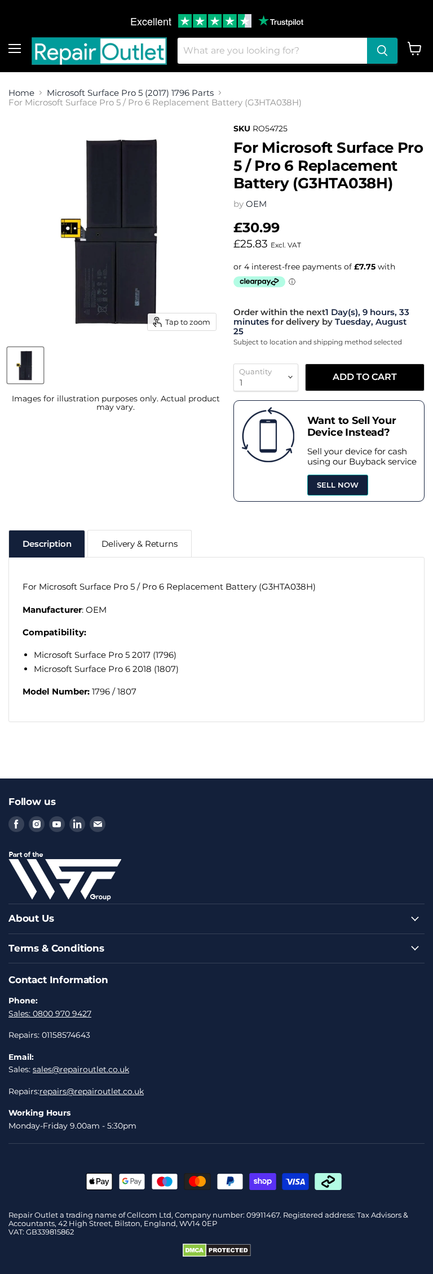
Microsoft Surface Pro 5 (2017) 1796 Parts (130, 93)
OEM (256, 203)
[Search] (382, 51)
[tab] (46, 544)
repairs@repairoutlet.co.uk (91, 1091)
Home (21, 93)
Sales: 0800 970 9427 (49, 1013)
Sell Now (338, 484)
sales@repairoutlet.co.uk (81, 1069)
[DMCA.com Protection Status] (217, 1254)
